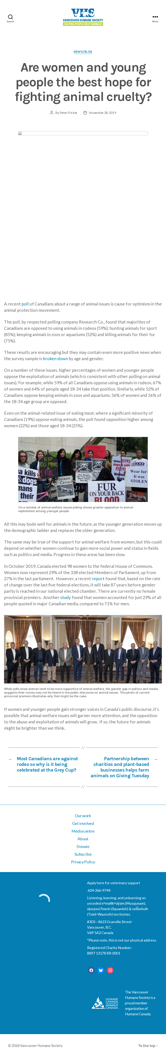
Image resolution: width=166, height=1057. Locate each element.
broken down (55, 358)
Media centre (82, 831)
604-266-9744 (98, 890)
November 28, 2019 (102, 112)
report (98, 578)
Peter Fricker (69, 112)
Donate (83, 846)
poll (25, 303)
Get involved (83, 823)
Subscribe (83, 854)
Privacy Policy (83, 861)
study (65, 597)
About (83, 838)
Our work (83, 815)
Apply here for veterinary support (113, 883)
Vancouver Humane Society (41, 1045)
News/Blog (83, 51)
